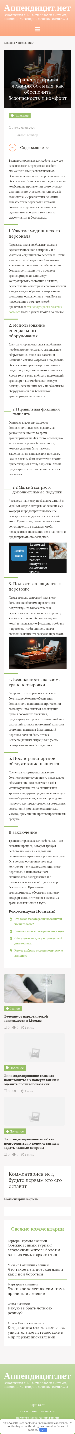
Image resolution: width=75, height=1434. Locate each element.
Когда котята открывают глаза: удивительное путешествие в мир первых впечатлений (36, 1332)
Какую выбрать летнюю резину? (30, 1310)
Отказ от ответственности (37, 1411)
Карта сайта (37, 1405)
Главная (9, 43)
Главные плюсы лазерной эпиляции (39, 931)
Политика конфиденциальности (37, 1418)
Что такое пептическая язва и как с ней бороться (35, 1271)
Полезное (25, 43)
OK (43, 1429)
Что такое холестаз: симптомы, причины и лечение (37, 1291)
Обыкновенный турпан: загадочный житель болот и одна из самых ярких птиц (34, 1250)
